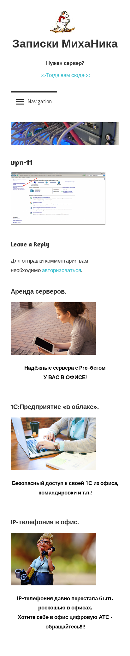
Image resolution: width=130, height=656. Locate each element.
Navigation (39, 101)
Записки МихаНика (65, 43)
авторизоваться (61, 270)
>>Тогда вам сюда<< (65, 75)
